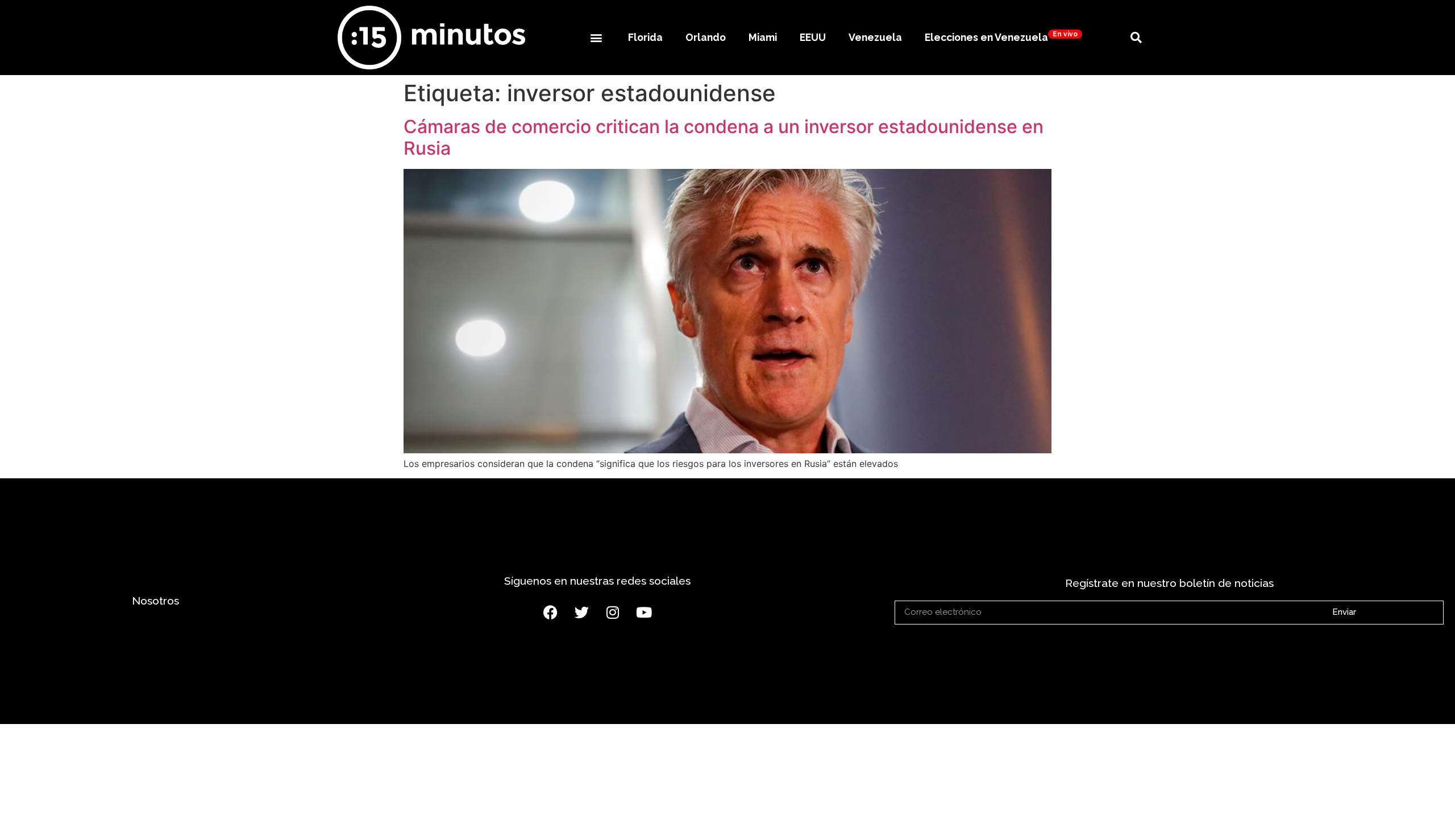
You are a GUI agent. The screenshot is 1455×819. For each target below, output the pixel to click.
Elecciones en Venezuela (1001, 36)
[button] (596, 37)
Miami (763, 37)
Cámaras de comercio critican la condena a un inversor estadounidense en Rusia (724, 137)
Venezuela (875, 37)
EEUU (813, 37)
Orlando (705, 37)
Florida (645, 37)
